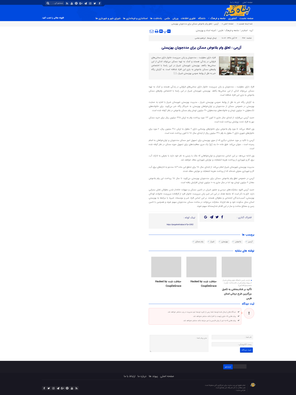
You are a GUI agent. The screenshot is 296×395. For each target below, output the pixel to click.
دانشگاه (202, 18)
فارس (220, 30)
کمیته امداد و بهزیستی (206, 30)
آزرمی (250, 241)
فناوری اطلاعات (188, 18)
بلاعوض (238, 241)
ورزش (175, 18)
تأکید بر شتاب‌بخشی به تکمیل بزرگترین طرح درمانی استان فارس (237, 293)
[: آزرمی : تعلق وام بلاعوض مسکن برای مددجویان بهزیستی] (151, 31)
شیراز (212, 241)
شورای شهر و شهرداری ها (108, 18)
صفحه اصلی (247, 2)
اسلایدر (244, 30)
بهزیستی (224, 241)
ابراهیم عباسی (200, 38)
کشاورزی (232, 18)
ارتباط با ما (234, 2)
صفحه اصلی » (227, 23)
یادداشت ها (156, 18)
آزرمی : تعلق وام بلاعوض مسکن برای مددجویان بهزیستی (201, 47)
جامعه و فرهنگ (218, 18)
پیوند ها (153, 376)
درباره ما (142, 376)
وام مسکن (199, 241)
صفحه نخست (246, 18)
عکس (167, 18)
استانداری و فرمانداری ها (135, 18)
